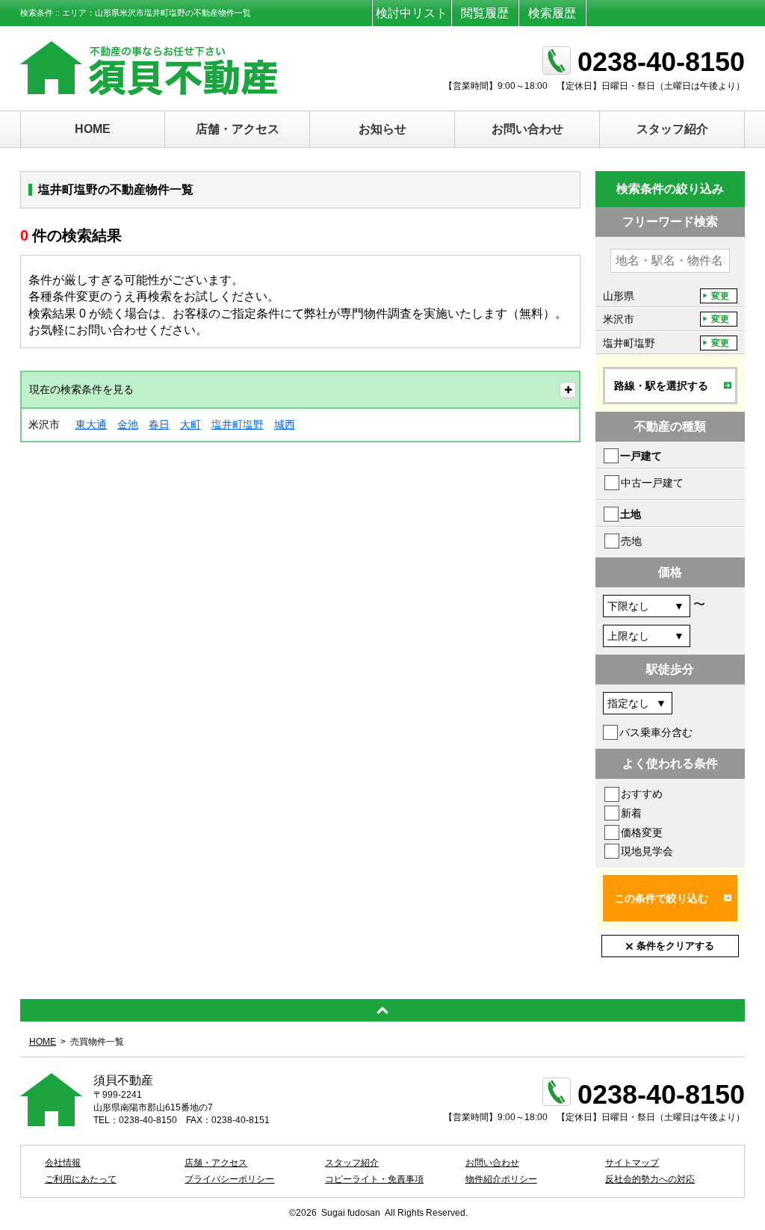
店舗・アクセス (237, 129)
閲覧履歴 (485, 13)
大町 (190, 424)
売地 (631, 541)
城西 (284, 424)
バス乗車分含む (656, 732)
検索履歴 (552, 13)
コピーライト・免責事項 (374, 1179)
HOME (93, 129)
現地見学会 (647, 851)
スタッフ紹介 (672, 129)
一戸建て (641, 456)
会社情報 (63, 1163)
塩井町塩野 (237, 424)
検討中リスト (411, 13)
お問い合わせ (527, 129)
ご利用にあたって (81, 1179)
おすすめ (642, 794)
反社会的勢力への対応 (650, 1179)
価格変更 (642, 832)
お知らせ (382, 129)
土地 (630, 514)
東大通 (91, 424)
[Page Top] (382, 1010)
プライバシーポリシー (229, 1179)
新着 (631, 813)
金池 (127, 424)
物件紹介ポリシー (501, 1179)
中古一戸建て (652, 483)
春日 (159, 424)
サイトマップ (632, 1163)
